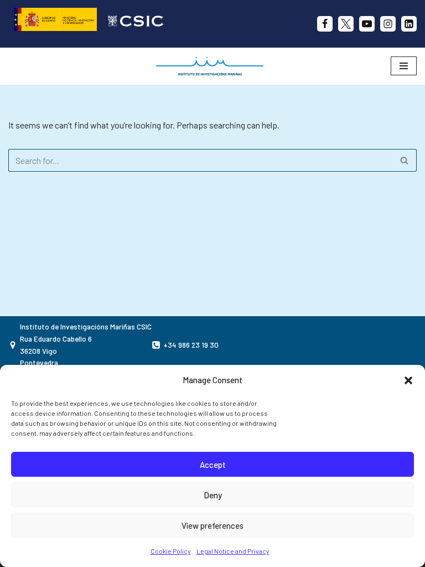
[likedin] (409, 24)
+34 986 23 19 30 (191, 344)
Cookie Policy (171, 551)
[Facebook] (325, 24)
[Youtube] (367, 24)
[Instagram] (388, 24)
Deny (213, 495)
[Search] (404, 160)
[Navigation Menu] (404, 65)
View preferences (212, 525)
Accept (213, 465)
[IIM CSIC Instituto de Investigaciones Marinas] (212, 66)
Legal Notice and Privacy (232, 551)
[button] (408, 380)
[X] (346, 24)
